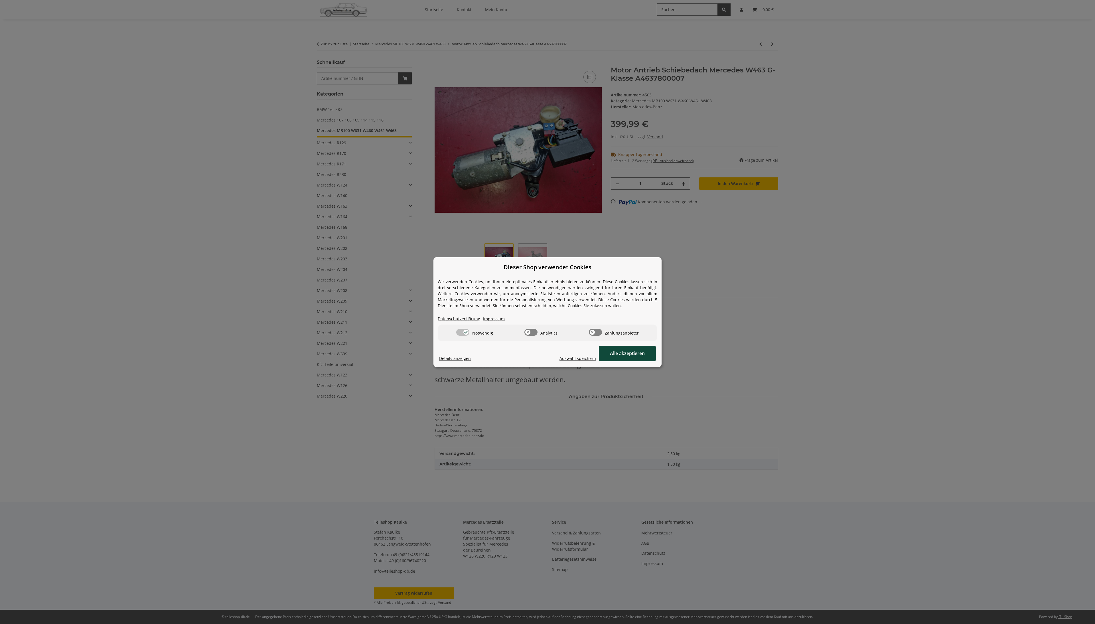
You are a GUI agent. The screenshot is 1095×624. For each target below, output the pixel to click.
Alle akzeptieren (627, 353)
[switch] (462, 332)
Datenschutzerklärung (459, 318)
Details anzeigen (455, 358)
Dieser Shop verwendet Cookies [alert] (547, 267)
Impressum (494, 318)
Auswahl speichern (577, 358)
